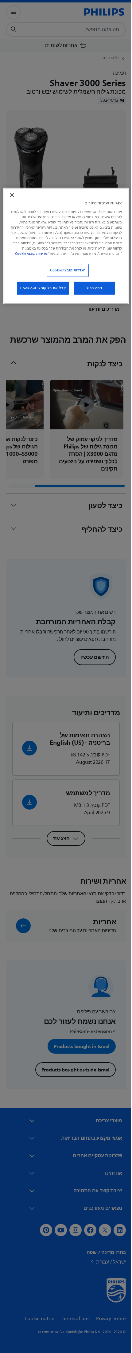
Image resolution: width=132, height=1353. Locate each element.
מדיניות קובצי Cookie (88, 258)
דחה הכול (92, 293)
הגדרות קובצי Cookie (65, 275)
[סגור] (11, 194)
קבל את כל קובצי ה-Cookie (41, 293)
